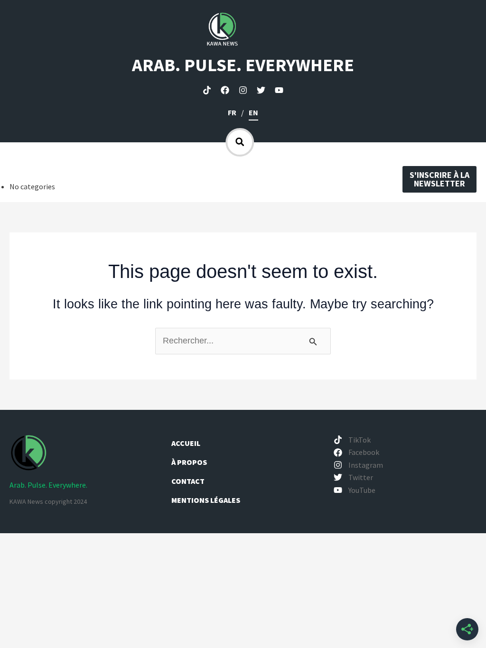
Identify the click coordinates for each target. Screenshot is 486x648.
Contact (188, 481)
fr (232, 112)
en (253, 112)
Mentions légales (205, 500)
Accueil (185, 443)
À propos (189, 462)
